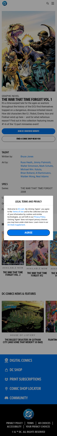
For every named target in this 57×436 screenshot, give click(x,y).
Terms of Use (18, 212)
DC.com (21, 209)
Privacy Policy (39, 217)
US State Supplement (16, 225)
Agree (28, 232)
